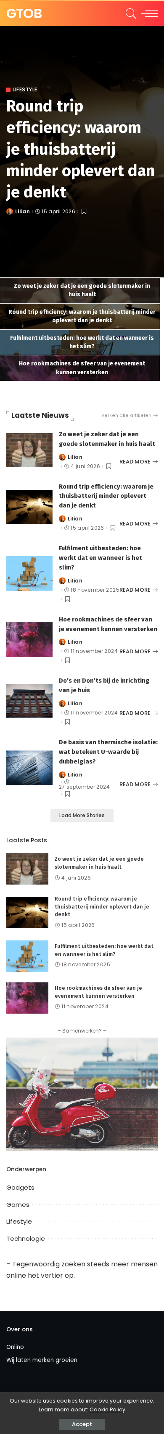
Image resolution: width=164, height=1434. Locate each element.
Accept (82, 1424)
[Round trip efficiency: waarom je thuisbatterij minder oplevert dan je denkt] (29, 506)
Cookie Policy (107, 1409)
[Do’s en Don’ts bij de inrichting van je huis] (29, 701)
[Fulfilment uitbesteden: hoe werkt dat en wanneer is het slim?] (29, 573)
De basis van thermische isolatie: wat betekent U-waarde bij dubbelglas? (108, 751)
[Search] (130, 13)
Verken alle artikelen (126, 415)
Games (17, 1204)
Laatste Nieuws (40, 415)
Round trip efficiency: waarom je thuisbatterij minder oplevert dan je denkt (80, 149)
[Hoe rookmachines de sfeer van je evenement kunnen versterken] (29, 639)
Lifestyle (25, 89)
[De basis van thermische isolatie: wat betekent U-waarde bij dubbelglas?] (29, 767)
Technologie (25, 1238)
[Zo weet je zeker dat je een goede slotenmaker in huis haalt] (29, 449)
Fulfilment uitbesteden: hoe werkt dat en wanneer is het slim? (100, 557)
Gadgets (20, 1187)
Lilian (22, 211)
